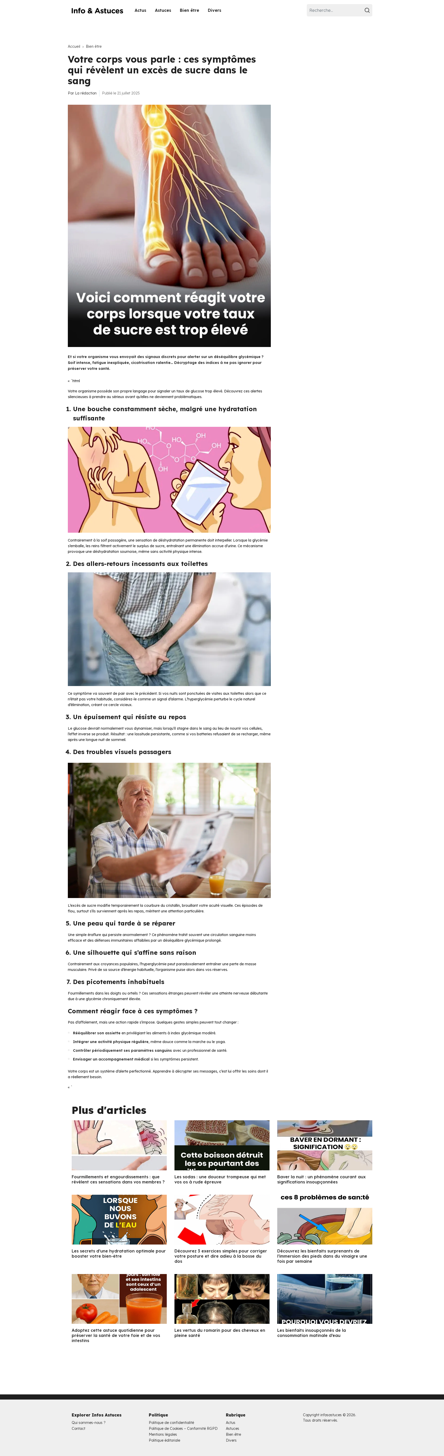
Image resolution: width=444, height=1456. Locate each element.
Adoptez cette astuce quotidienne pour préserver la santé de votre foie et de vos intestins (116, 1335)
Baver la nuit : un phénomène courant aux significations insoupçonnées (321, 1179)
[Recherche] (368, 10)
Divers (214, 10)
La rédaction (86, 93)
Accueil (74, 46)
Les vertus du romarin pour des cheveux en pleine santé (219, 1333)
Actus (140, 10)
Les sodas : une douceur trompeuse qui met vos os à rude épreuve (220, 1179)
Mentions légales (163, 1434)
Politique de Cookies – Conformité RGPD (183, 1428)
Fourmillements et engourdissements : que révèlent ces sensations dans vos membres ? (118, 1179)
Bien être (189, 10)
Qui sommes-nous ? (89, 1422)
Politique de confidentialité (171, 1422)
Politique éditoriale (164, 1440)
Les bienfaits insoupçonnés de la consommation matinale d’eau (311, 1333)
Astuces (163, 10)
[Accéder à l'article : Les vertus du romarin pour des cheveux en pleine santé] (222, 1299)
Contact (78, 1428)
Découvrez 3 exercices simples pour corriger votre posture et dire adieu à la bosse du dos (220, 1256)
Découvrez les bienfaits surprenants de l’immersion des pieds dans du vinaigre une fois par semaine (322, 1256)
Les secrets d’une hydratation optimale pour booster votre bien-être (119, 1253)
